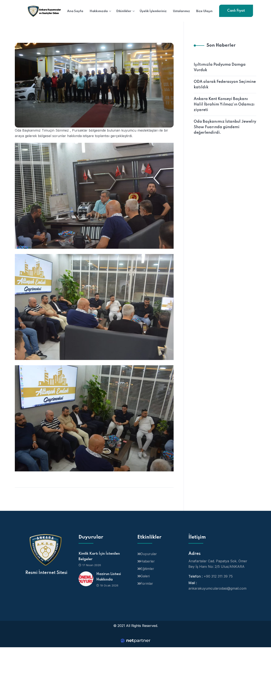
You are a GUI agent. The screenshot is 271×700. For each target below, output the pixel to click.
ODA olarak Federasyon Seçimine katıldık (225, 84)
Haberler (147, 561)
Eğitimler (147, 569)
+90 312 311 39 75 (218, 576)
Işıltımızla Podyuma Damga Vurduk (220, 67)
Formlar (146, 583)
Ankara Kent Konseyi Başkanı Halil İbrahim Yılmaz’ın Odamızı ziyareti (224, 104)
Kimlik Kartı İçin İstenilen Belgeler (99, 556)
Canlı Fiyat (236, 10)
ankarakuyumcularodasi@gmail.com (217, 588)
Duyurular (148, 554)
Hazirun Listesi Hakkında (108, 576)
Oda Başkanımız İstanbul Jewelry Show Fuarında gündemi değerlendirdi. (225, 127)
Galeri (145, 576)
